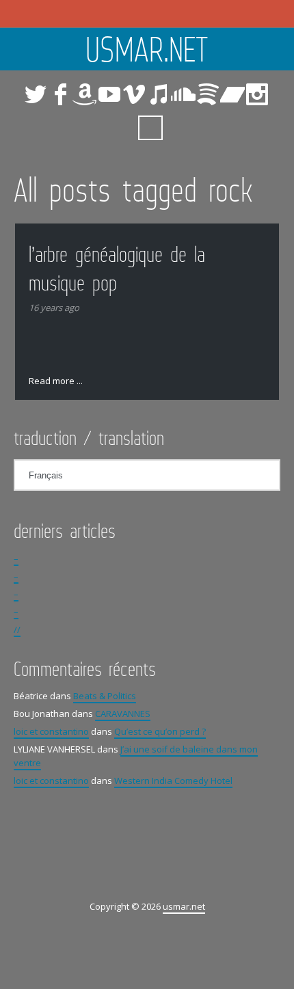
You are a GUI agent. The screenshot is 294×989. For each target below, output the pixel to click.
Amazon (84, 94)
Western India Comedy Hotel (173, 780)
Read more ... (56, 381)
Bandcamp (232, 94)
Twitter (35, 94)
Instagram (257, 94)
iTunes (158, 94)
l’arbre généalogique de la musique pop (117, 268)
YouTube (109, 94)
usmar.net (147, 49)
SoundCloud (183, 94)
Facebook (60, 94)
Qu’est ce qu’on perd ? (160, 731)
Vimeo (134, 94)
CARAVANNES (122, 713)
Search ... (150, 128)
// (17, 629)
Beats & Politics (104, 696)
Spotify (208, 94)
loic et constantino (51, 731)
